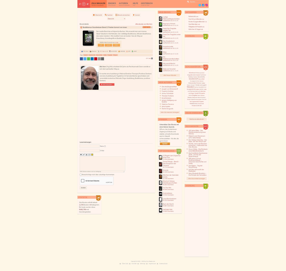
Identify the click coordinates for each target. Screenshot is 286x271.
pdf (101, 45)
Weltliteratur (194, 103)
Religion (115, 55)
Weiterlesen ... (108, 84)
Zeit (200, 105)
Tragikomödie (195, 101)
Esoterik (86, 55)
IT (195, 85)
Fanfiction (203, 75)
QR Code (148, 58)
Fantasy (190, 77)
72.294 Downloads (168, 159)
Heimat (201, 81)
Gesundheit (99, 55)
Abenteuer (192, 73)
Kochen (196, 87)
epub (108, 45)
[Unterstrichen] (86, 154)
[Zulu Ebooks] (83, 4)
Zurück (137, 15)
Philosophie (202, 93)
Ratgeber (109, 55)
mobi (116, 45)
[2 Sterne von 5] (144, 27)
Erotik (194, 75)
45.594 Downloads (168, 189)
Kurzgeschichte (191, 89)
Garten (195, 77)
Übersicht (98, 15)
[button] (81, 58)
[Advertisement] (116, 116)
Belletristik (193, 16)
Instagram (206, 5)
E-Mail (102, 151)
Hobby (105, 55)
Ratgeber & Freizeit (196, 27)
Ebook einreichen (124, 15)
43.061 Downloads (168, 195)
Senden (83, 188)
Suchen (110, 15)
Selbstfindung (195, 99)
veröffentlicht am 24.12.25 (170, 20)
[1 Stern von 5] (143, 27)
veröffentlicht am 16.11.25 (170, 60)
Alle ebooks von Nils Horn (143, 24)
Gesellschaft (92, 55)
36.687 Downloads (168, 206)
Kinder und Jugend (201, 85)
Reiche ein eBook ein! (197, 119)
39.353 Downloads (168, 200)
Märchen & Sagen (196, 29)
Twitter (199, 5)
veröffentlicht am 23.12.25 (170, 25)
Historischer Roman (194, 83)
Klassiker (190, 87)
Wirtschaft (201, 103)
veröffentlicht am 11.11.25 (170, 65)
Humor (192, 85)
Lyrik (199, 91)
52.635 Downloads (168, 172)
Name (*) (103, 146)
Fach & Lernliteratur (196, 19)
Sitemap (142, 263)
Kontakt (134, 263)
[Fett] (81, 154)
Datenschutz (163, 263)
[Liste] (89, 154)
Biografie (189, 75)
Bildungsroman (200, 73)
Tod (190, 101)
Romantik (194, 97)
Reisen (203, 95)
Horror (188, 85)
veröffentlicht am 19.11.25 (170, 48)
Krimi (204, 87)
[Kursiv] (83, 154)
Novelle (196, 93)
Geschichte (201, 77)
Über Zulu (125, 263)
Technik (204, 99)
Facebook (203, 5)
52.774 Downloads (168, 167)
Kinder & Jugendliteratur (198, 21)
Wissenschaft (195, 105)
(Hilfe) (116, 42)
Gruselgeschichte (194, 81)
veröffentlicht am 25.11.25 (170, 32)
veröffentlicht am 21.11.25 (170, 43)
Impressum (152, 263)
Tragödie (201, 101)
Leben (197, 89)
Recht (199, 95)
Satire (199, 97)
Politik (190, 95)
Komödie (201, 87)
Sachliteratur (194, 24)
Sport (200, 99)
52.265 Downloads (168, 178)
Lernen (201, 89)
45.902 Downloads (168, 184)
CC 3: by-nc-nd (104, 51)
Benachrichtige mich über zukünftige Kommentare (98, 174)
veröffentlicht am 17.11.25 (170, 54)
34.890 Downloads (168, 211)
